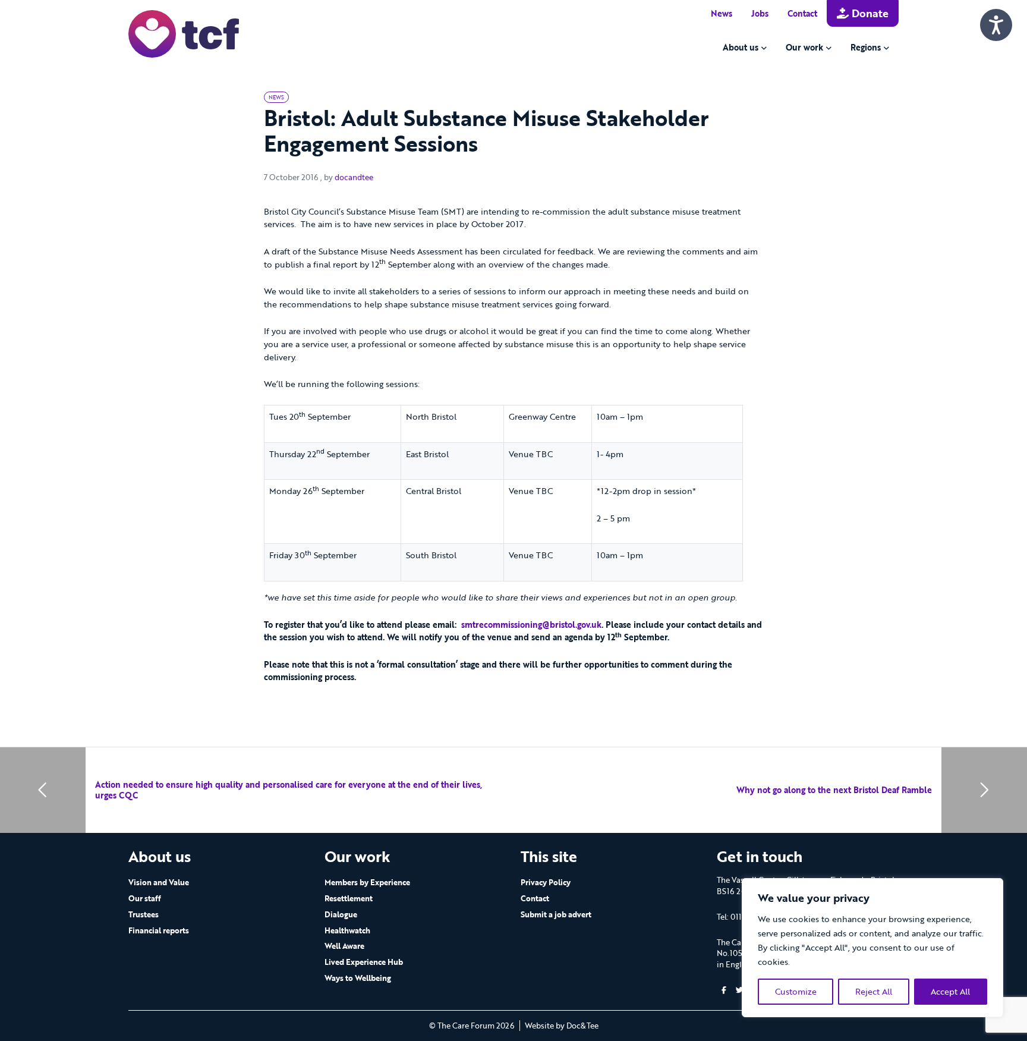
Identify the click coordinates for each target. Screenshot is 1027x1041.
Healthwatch (347, 930)
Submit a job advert (556, 914)
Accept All (950, 991)
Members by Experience (367, 882)
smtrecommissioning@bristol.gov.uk (531, 624)
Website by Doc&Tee (561, 1025)
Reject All (873, 991)
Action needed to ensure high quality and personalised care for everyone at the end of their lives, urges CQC (288, 789)
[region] (872, 947)
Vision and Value (158, 882)
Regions (865, 47)
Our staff (144, 898)
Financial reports (158, 930)
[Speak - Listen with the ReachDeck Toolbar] (996, 25)
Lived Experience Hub (364, 962)
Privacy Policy (546, 882)
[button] (724, 990)
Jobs (759, 13)
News (721, 13)
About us (740, 47)
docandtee (354, 177)
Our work (804, 47)
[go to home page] (183, 33)
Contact (802, 13)
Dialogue (341, 914)
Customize (796, 991)
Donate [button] (869, 13)
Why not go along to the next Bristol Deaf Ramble (834, 790)
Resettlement (349, 898)
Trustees (143, 914)
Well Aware (344, 946)
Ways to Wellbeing (358, 978)
